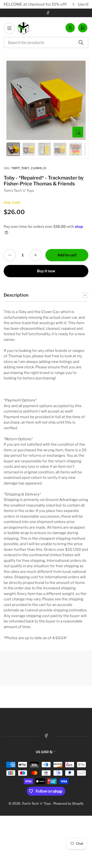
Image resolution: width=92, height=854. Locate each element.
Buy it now (46, 271)
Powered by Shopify (68, 803)
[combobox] (46, 42)
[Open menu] (9, 28)
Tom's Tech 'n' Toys (19, 190)
